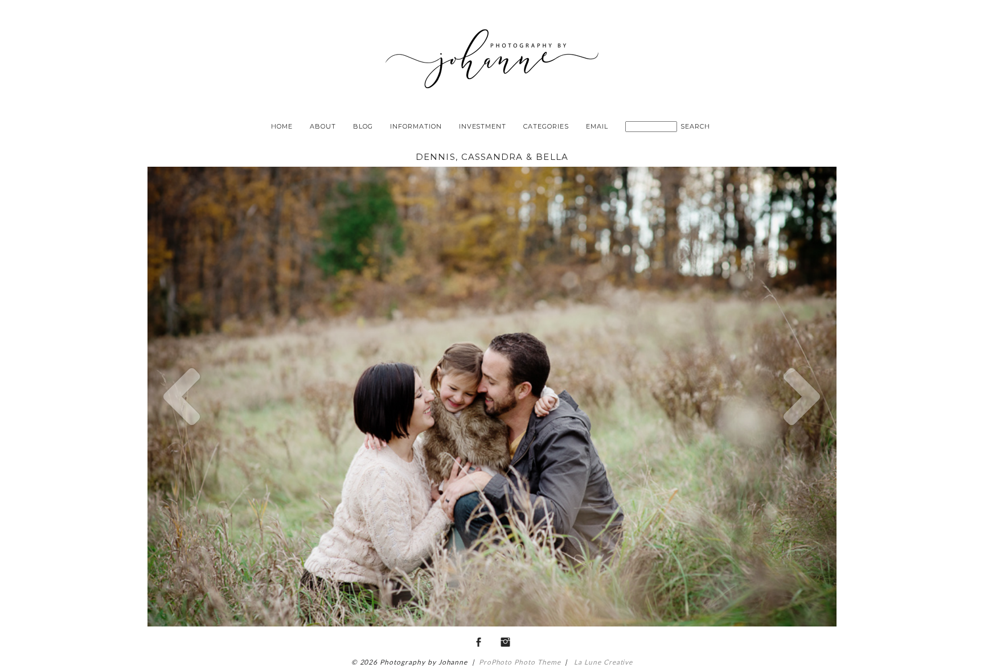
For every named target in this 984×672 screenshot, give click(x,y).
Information (416, 126)
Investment (483, 126)
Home (282, 126)
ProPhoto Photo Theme (520, 662)
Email (597, 126)
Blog (363, 126)
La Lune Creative (602, 662)
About (323, 126)
